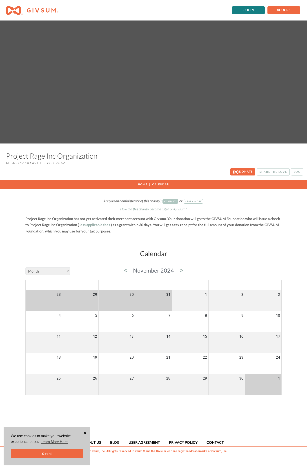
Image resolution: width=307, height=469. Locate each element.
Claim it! (170, 201)
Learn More (193, 201)
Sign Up (284, 10)
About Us (92, 442)
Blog (115, 442)
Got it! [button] (47, 453)
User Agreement (144, 442)
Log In (248, 10)
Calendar (160, 184)
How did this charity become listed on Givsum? (153, 209)
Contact (215, 442)
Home (142, 184)
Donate (245, 171)
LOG (297, 171)
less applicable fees (95, 225)
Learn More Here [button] (54, 442)
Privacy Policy (183, 442)
